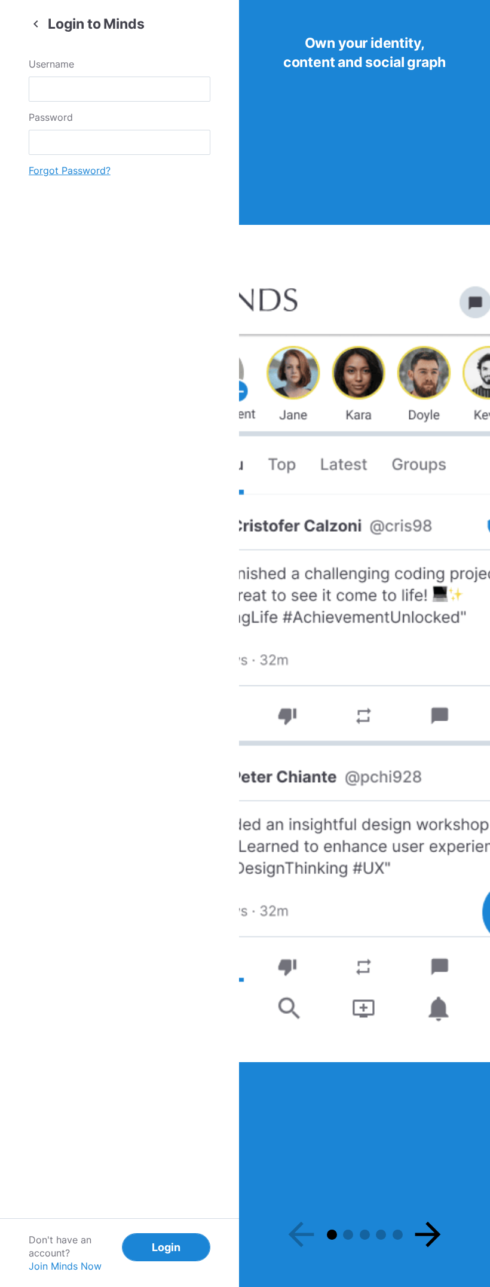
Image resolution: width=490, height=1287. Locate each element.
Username (51, 64)
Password (51, 117)
